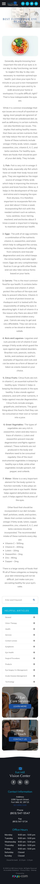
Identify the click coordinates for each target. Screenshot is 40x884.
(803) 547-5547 (20, 813)
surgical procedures (12, 658)
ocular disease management (16, 676)
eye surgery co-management (16, 670)
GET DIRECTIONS (20, 805)
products (8, 664)
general (8, 617)
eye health (9, 652)
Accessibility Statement (11, 870)
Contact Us (20, 739)
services (8, 635)
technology (9, 682)
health (7, 629)
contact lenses (11, 641)
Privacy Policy (25, 870)
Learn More (20, 706)
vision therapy (11, 623)
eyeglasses (9, 647)
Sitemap (33, 870)
